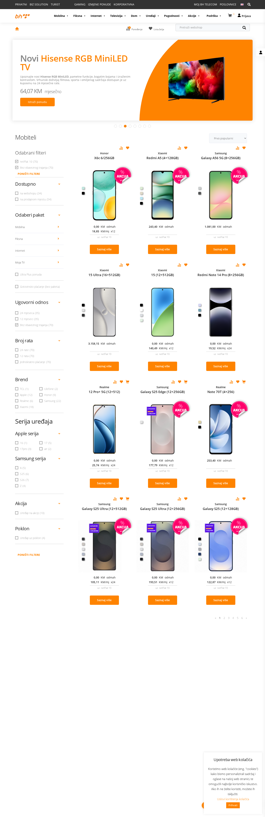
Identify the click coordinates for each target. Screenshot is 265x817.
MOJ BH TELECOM (205, 4)
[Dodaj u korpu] (127, 382)
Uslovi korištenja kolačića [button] (233, 799)
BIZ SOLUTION (39, 4)
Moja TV (20, 262)
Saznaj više (104, 249)
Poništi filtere (29, 555)
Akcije (192, 16)
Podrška (212, 16)
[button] (230, 14)
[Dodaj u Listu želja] (127, 148)
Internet (96, 16)
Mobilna (59, 16)
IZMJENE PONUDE (99, 4)
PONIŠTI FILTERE (29, 174)
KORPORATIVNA (124, 4)
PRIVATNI (21, 4)
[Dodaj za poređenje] (121, 148)
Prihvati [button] (233, 805)
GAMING (79, 4)
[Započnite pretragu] (246, 28)
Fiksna (77, 16)
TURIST (55, 4)
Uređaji (151, 16)
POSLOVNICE (228, 4)
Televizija (116, 16)
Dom (134, 16)
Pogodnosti (171, 16)
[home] (17, 29)
